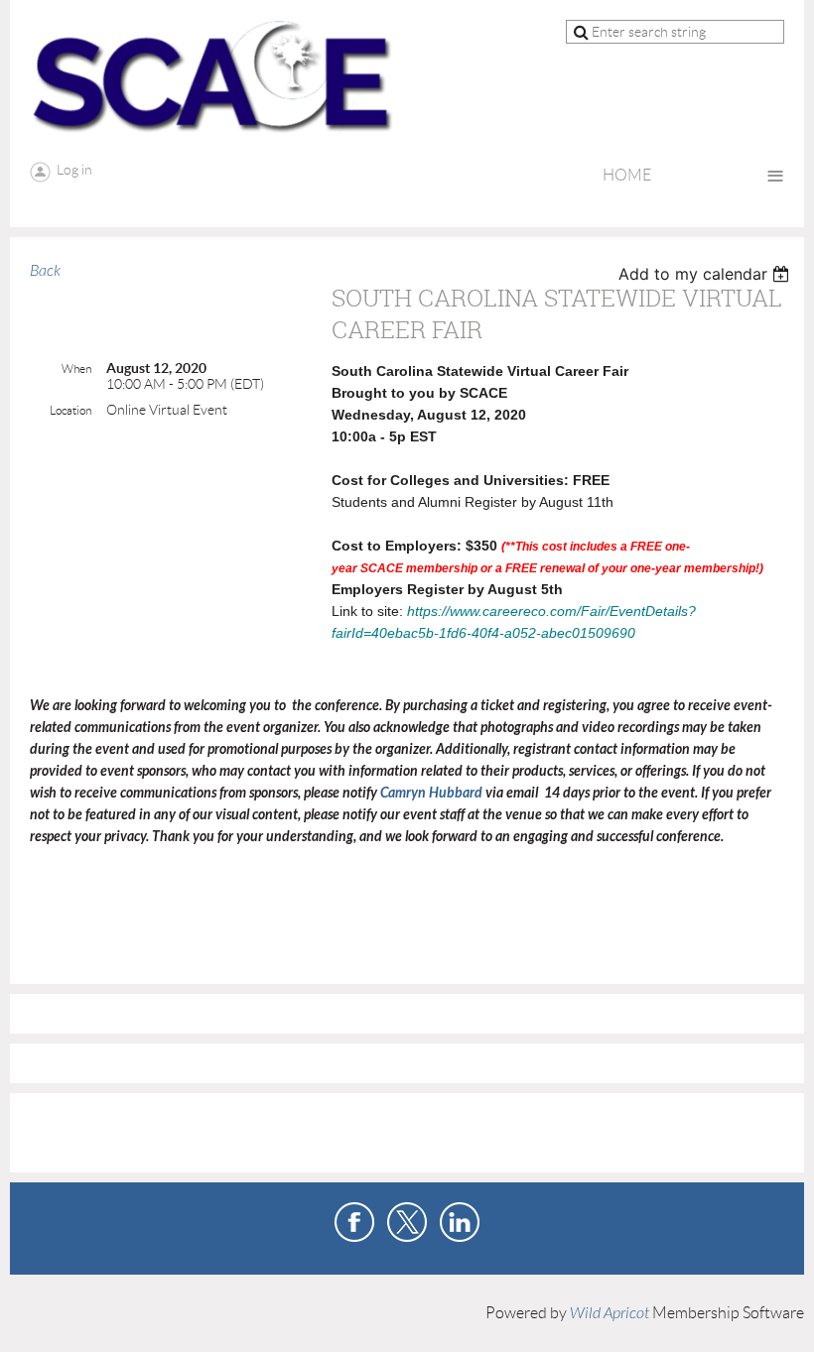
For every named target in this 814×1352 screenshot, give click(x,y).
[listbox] (706, 274)
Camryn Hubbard (432, 793)
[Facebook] (354, 1222)
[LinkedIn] (459, 1222)
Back (45, 271)
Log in (74, 170)
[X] (407, 1222)
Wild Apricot (609, 1313)
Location (70, 410)
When (76, 368)
